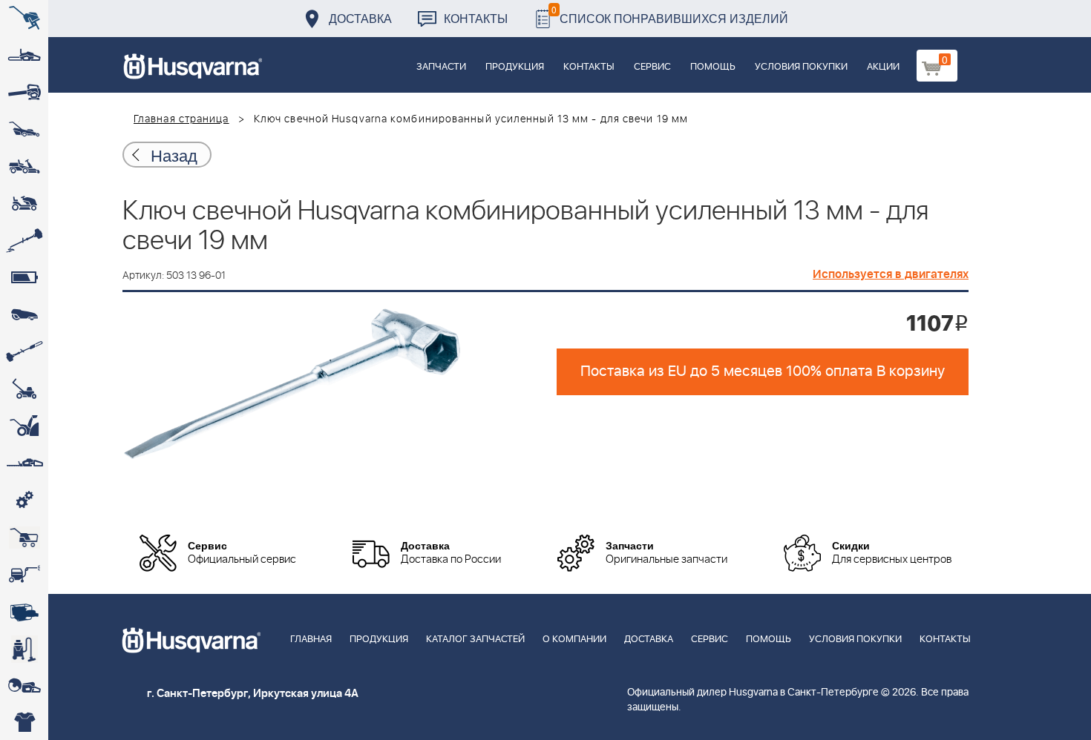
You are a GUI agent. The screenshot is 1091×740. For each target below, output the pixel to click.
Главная (311, 639)
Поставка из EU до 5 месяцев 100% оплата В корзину (762, 371)
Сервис (652, 67)
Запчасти (441, 67)
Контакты (476, 18)
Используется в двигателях (891, 274)
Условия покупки (801, 67)
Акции (883, 67)
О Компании (574, 639)
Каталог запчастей (475, 639)
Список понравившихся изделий (669, 14)
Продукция (514, 67)
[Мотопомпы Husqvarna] (24, 611)
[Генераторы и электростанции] (24, 537)
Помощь (712, 67)
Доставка (360, 18)
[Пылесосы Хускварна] (24, 648)
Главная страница (181, 119)
